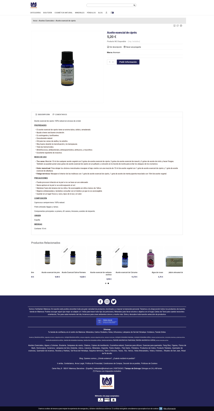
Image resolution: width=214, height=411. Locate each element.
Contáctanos (69, 363)
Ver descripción (115, 47)
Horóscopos (41, 348)
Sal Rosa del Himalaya (79, 351)
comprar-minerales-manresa (124, 337)
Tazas (120, 351)
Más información (169, 409)
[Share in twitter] (177, 26)
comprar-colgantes (85, 337)
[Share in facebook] (174, 26)
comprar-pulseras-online (157, 337)
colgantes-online (59, 337)
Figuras (175, 345)
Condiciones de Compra (112, 363)
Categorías (35, 13)
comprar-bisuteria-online (71, 337)
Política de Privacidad (93, 363)
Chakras (87, 345)
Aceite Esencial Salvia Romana (74, 272)
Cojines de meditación (100, 345)
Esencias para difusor (133, 345)
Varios (130, 351)
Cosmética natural (64, 13)
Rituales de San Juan (172, 351)
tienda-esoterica (107, 340)
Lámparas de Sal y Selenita (66, 348)
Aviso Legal (79, 363)
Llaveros (87, 348)
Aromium (116, 52)
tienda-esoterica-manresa (124, 340)
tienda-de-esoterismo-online (54, 340)
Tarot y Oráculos (111, 351)
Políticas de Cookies (149, 363)
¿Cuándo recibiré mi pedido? (124, 358)
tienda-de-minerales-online (92, 340)
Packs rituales (115, 348)
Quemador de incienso (45, 351)
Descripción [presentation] (44, 114)
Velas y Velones (156, 351)
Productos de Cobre (148, 348)
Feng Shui (167, 345)
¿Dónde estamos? (105, 358)
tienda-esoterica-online (145, 340)
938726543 (118, 368)
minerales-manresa (170, 337)
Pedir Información (128, 62)
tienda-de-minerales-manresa (73, 340)
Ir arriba (60, 363)
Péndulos (91, 13)
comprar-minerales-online (142, 337)
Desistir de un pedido (131, 363)
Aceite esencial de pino (51, 272)
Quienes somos (90, 358)
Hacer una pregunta (133, 47)
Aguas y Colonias (51, 345)
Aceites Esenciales (35, 345)
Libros (80, 348)
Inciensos (51, 348)
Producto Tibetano (164, 348)
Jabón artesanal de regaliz (178, 272)
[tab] (42, 114)
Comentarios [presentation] (61, 114)
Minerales (79, 13)
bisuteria (31, 337)
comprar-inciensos (109, 337)
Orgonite (104, 348)
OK (161, 409)
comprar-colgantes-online (97, 337)
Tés (125, 351)
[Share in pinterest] (181, 26)
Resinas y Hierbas (62, 351)
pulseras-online (180, 337)
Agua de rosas (157, 272)
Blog (100, 13)
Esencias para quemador (152, 345)
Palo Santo (126, 348)
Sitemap (107, 329)
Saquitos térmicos (96, 351)
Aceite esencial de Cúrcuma (126, 272)
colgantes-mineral (49, 337)
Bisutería (47, 13)
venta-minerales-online (162, 340)
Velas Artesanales (141, 351)
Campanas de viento (75, 345)
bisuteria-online (39, 337)
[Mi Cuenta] (106, 12)
